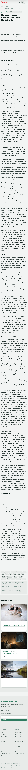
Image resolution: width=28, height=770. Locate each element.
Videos (2, 739)
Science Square (18, 732)
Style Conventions (12, 767)
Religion (13, 578)
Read (23, 628)
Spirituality (3, 755)
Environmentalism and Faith (10, 682)
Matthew (3, 576)
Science (23, 578)
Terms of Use (3, 765)
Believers (7, 572)
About (2, 732)
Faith (25, 572)
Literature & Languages (20, 753)
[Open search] (20, 2)
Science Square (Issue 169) (10, 653)
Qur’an (8, 578)
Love (23, 574)
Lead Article (3, 746)
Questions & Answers (6, 753)
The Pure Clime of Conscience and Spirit (14, 625)
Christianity (13, 572)
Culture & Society (19, 746)
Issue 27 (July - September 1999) (14, 11)
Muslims (15, 576)
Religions (18, 578)
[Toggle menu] (25, 2)
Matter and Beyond (19, 736)
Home (2, 6)
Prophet (3, 578)
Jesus (15, 574)
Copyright (21, 765)
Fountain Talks (4, 736)
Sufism (2, 751)
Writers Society (4, 767)
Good (7, 574)
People (20, 576)
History (16, 751)
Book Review (17, 755)
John (19, 574)
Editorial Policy (11, 765)
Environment (17, 739)
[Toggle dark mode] (22, 2)
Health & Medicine (19, 741)
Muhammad (9, 576)
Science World (18, 734)
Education (17, 749)
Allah (3, 572)
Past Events (3, 734)
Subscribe (4, 719)
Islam (11, 574)
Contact (16, 765)
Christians (20, 572)
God (3, 574)
